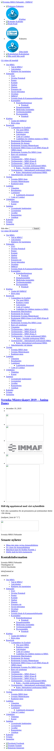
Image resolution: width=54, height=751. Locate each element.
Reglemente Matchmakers (21, 141)
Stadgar (14, 85)
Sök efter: (5, 228)
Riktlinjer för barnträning (21, 71)
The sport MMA (22, 130)
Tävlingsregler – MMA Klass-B (23, 161)
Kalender (9, 219)
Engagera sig (16, 89)
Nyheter (9, 222)
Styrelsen (14, 94)
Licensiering (16, 211)
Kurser (13, 204)
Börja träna (15, 123)
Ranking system (22, 132)
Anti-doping (16, 69)
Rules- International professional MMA (31, 172)
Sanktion (9, 206)
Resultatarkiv (16, 190)
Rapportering (16, 215)
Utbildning (10, 199)
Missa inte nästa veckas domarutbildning (22, 545)
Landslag (9, 186)
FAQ (13, 76)
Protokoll (24, 105)
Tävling (9, 177)
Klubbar (9, 118)
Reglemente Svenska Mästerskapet (25, 145)
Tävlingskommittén (23, 112)
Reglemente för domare (20, 143)
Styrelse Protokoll (18, 78)
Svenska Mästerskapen (20, 181)
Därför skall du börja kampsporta (19, 552)
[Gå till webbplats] (25, 424)
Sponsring (10, 224)
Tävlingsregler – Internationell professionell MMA (31, 170)
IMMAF (14, 96)
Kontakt (14, 83)
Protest (13, 80)
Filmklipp (15, 202)
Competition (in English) (21, 127)
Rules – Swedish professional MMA (30, 168)
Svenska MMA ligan (19, 179)
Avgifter (14, 213)
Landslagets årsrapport (25, 195)
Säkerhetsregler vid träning (21, 175)
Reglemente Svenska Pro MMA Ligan (26, 152)
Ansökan (14, 217)
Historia (14, 87)
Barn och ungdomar (19, 154)
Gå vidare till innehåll (9, 60)
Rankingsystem (17, 184)
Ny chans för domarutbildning (18, 547)
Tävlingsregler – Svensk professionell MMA (28, 166)
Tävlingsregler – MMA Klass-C (23, 159)
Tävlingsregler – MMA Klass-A (23, 163)
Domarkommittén (23, 107)
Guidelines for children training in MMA (32, 139)
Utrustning (15, 157)
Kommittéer (15, 101)
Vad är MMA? (17, 67)
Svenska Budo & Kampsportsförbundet (26, 98)
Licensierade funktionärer (21, 208)
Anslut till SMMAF (19, 121)
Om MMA (10, 65)
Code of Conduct (23, 136)
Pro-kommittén (22, 114)
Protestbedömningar (24, 103)
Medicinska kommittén (25, 109)
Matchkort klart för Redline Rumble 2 (21, 550)
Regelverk (10, 125)
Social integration (18, 92)
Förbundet (10, 74)
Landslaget (15, 193)
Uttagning (15, 188)
